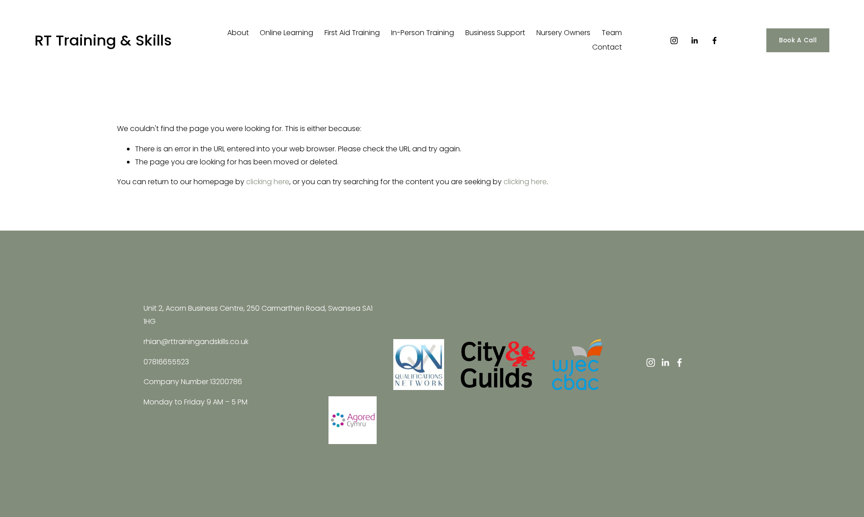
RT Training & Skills (103, 40)
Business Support (495, 32)
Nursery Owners (563, 32)
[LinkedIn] (694, 40)
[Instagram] (674, 40)
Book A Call (798, 40)
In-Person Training (422, 32)
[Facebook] (714, 40)
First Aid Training (352, 32)
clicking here (267, 182)
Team (612, 32)
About (238, 32)
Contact (607, 47)
